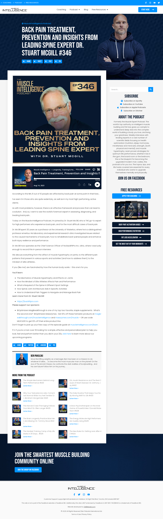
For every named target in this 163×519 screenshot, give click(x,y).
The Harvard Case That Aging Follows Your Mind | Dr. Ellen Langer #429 (39, 407)
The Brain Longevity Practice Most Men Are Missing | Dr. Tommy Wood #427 (39, 421)
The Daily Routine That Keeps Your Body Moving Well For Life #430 (85, 394)
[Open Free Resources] (107, 9)
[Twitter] (79, 494)
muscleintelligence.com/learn (84, 324)
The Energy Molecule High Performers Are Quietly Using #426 (85, 419)
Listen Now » (27, 386)
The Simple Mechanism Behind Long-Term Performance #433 (39, 381)
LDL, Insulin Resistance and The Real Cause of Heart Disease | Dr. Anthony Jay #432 (85, 383)
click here (67, 333)
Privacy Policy (87, 514)
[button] (27, 61)
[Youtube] (88, 494)
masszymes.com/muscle (67, 317)
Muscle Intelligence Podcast (37, 23)
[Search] (150, 89)
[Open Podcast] (79, 9)
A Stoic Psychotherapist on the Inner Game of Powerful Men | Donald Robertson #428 (85, 408)
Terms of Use (76, 514)
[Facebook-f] (74, 494)
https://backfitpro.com (27, 301)
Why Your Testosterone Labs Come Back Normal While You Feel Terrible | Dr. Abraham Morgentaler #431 (39, 395)
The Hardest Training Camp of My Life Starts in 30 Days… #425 (39, 432)
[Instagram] (84, 494)
